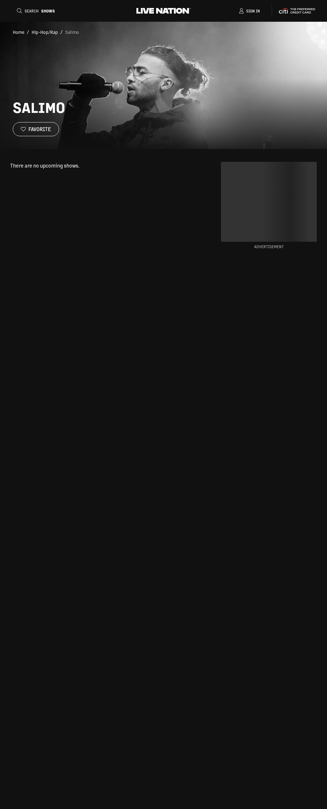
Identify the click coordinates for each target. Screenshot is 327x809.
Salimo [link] (72, 32)
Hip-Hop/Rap (45, 32)
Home (18, 32)
